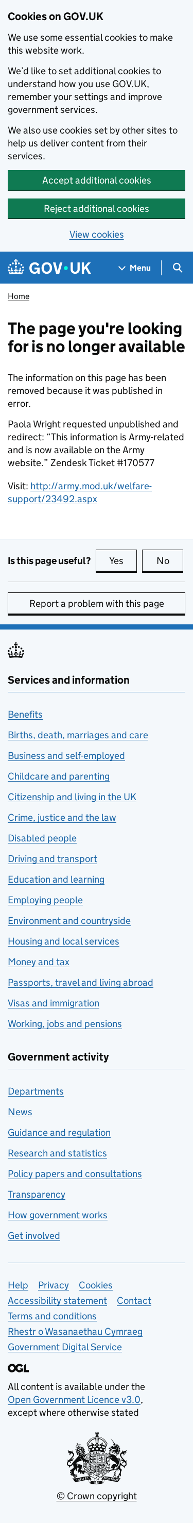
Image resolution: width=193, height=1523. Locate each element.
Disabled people (42, 838)
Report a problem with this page (96, 603)
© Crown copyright (97, 1496)
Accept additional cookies (96, 180)
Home (18, 296)
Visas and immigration (53, 1003)
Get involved (34, 1235)
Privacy (53, 1285)
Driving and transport (52, 859)
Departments (36, 1091)
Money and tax (38, 962)
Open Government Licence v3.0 (74, 1399)
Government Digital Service (65, 1347)
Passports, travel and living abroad (80, 982)
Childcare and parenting (59, 776)
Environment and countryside (69, 920)
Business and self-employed (66, 756)
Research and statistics (57, 1153)
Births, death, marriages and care (78, 735)
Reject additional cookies (96, 208)
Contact (134, 1300)
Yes (123, 561)
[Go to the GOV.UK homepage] (49, 267)
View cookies (96, 234)
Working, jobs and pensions (65, 1024)
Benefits (25, 714)
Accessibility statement (57, 1300)
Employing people (45, 900)
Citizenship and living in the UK (72, 797)
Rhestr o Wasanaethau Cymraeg (75, 1331)
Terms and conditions (52, 1316)
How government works (58, 1215)
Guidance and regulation (59, 1132)
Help (18, 1285)
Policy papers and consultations (75, 1174)
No (169, 561)
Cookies (96, 1285)
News (20, 1112)
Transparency (36, 1194)
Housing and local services (63, 941)
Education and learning (56, 879)
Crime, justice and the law (62, 817)
